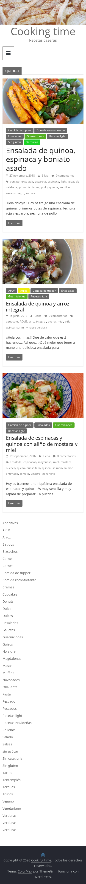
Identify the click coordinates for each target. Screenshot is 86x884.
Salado (8, 737)
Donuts (8, 601)
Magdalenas (12, 658)
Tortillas (9, 787)
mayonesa (44, 462)
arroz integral (37, 321)
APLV (11, 291)
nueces (10, 468)
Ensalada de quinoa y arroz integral (37, 306)
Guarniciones (35, 136)
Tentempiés (12, 780)
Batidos (8, 544)
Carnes (8, 566)
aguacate (12, 321)
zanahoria (48, 474)
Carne (7, 558)
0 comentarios (64, 175)
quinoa (53, 187)
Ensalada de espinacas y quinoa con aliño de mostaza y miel (42, 443)
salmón (57, 468)
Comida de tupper (19, 130)
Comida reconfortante (51, 130)
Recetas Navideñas (17, 723)
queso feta (33, 468)
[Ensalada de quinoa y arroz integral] (43, 241)
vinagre (36, 474)
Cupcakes (10, 594)
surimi (21, 327)
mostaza (66, 462)
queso (21, 468)
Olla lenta (10, 687)
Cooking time (43, 31)
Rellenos (9, 730)
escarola (40, 181)
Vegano (8, 801)
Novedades (11, 680)
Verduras (32, 142)
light (64, 181)
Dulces (8, 616)
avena (52, 321)
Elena (38, 316)
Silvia (45, 175)
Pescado (9, 701)
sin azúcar (10, 751)
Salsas (7, 744)
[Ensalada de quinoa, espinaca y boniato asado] (43, 81)
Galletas (9, 630)
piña (67, 321)
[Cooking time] (43, 2)
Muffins (8, 673)
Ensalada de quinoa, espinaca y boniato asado (40, 159)
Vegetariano (12, 808)
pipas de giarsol (29, 187)
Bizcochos (10, 551)
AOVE (23, 321)
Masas (7, 665)
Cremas (8, 587)
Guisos (8, 644)
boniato (14, 181)
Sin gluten (14, 142)
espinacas (29, 462)
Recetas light (57, 136)
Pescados (10, 708)
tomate (30, 193)
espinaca (53, 181)
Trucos (8, 794)
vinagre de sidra (36, 327)
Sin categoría (12, 758)
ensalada (27, 181)
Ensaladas (14, 136)
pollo (44, 187)
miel (60, 321)
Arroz (23, 291)
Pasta (7, 694)
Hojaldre (9, 651)
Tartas (7, 773)
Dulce (7, 608)
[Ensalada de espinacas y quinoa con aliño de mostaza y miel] (43, 375)
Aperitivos (10, 523)
